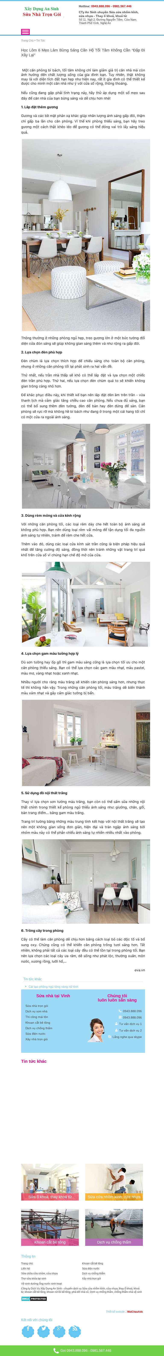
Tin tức (40, 40)
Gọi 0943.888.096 (74, 1350)
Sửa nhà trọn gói (36, 1005)
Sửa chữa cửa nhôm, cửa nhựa (39, 1273)
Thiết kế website (115, 1311)
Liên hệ (25, 1268)
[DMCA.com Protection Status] (34, 1298)
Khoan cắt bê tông (37, 1022)
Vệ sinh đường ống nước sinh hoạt (41, 1283)
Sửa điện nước (35, 1033)
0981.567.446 (100, 1350)
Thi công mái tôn (36, 1017)
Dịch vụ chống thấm (38, 1028)
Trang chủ (27, 40)
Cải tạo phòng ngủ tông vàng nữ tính (53, 986)
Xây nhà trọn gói (36, 1039)
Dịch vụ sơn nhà (36, 1011)
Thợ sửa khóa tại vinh (33, 1278)
